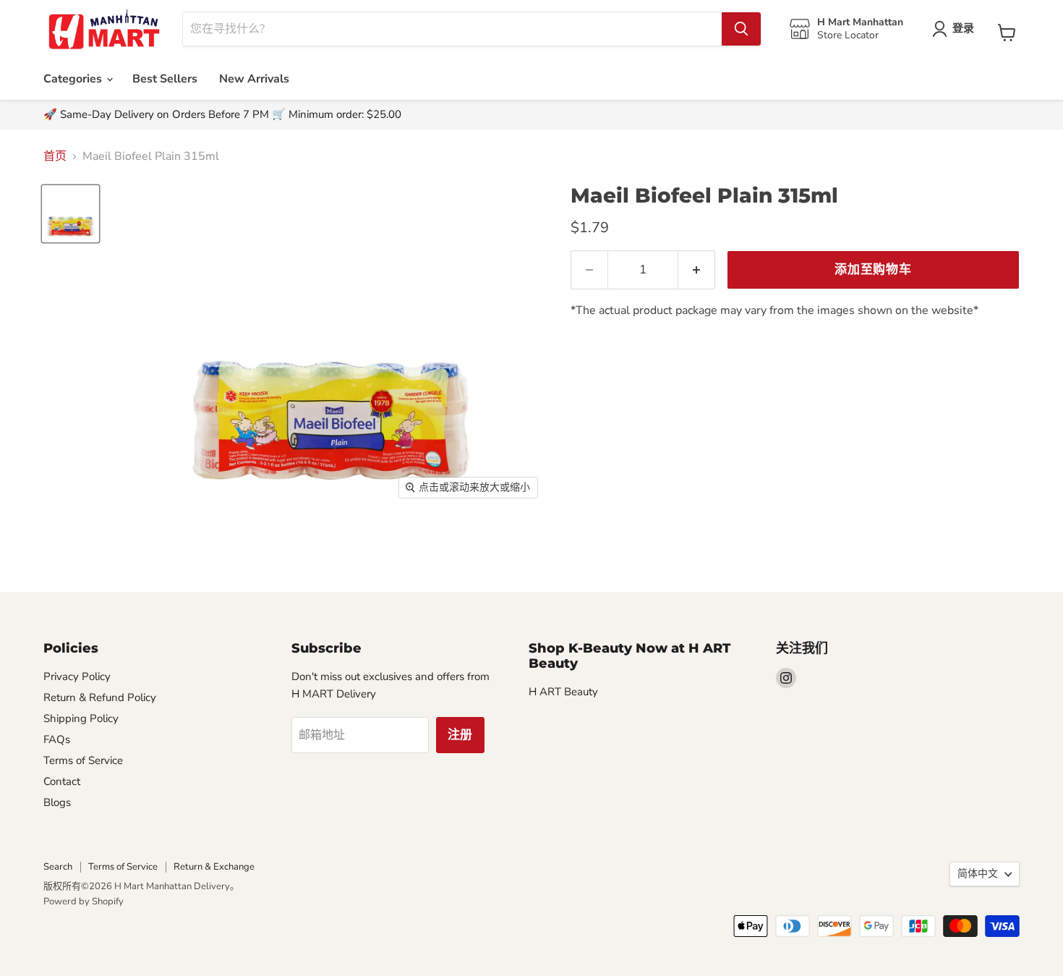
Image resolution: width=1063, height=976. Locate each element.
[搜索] (741, 29)
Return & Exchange (214, 866)
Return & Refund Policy (99, 697)
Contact (61, 781)
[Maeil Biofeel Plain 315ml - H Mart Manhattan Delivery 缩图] (70, 213)
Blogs (57, 802)
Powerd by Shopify (83, 901)
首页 (55, 156)
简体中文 (977, 873)
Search (57, 866)
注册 (461, 734)
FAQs (56, 739)
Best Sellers (164, 79)
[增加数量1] (696, 269)
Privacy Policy (77, 676)
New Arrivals (254, 79)
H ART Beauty (563, 691)
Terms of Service (83, 760)
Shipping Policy (81, 718)
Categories (74, 79)
